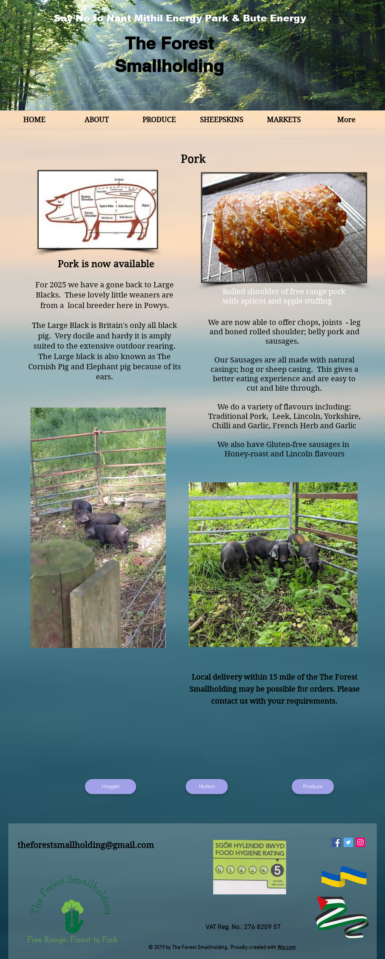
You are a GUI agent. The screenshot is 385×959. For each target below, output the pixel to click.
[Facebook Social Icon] (336, 842)
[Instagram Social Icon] (360, 842)
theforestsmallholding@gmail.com (86, 845)
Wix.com (286, 947)
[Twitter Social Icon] (348, 842)
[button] (156, 639)
